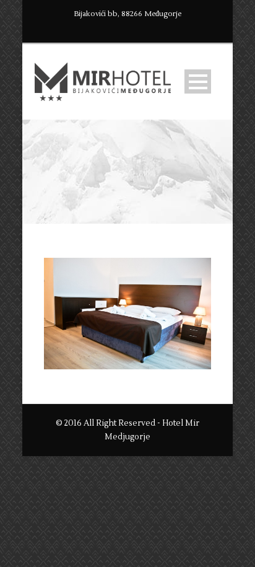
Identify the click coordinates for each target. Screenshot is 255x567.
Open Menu (197, 81)
